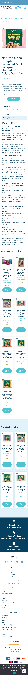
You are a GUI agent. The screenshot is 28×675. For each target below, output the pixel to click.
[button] (23, 28)
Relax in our (14, 525)
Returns (4, 634)
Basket (3, 620)
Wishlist (4, 632)
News (3, 607)
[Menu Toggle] (26, 3)
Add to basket (13, 98)
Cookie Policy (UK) (7, 625)
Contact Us (14, 568)
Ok (14, 672)
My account (5, 615)
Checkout (4, 618)
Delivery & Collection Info (9, 636)
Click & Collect (14, 536)
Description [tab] (6, 114)
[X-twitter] (11, 562)
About (3, 591)
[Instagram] (16, 562)
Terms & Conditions (7, 629)
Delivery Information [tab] (9, 118)
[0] (16, 8)
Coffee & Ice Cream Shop (8, 603)
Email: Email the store (14, 583)
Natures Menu (13, 18)
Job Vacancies (5, 605)
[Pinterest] (21, 562)
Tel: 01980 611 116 (14, 581)
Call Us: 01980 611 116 (6, 2)
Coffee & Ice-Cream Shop (14, 528)
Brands (6, 18)
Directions (4, 596)
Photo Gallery (5, 600)
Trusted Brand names (14, 549)
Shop (3, 622)
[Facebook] (6, 562)
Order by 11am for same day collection (14, 538)
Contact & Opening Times (9, 593)
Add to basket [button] (7, 290)
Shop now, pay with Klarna (9, 627)
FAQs (3, 598)
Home (2, 18)
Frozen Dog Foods (11, 109)
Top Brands (14, 546)
